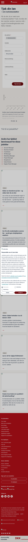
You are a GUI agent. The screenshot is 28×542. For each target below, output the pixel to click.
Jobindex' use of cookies (16, 276)
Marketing (5, 289)
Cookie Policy (5, 284)
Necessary (5, 287)
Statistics (18, 287)
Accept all (20, 292)
